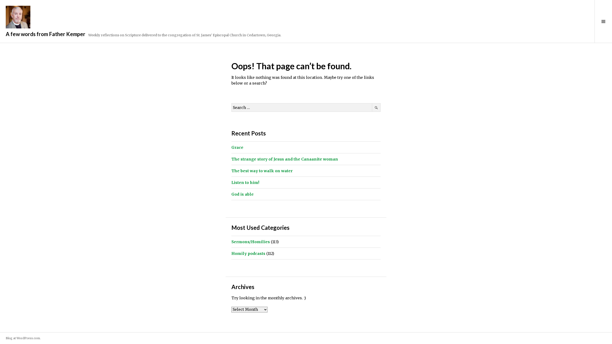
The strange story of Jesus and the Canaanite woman (284, 159)
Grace (237, 147)
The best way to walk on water (262, 170)
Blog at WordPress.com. (23, 338)
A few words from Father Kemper (45, 34)
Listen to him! (245, 182)
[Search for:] (306, 107)
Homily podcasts (248, 253)
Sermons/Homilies (250, 241)
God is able (242, 194)
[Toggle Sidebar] (603, 21)
